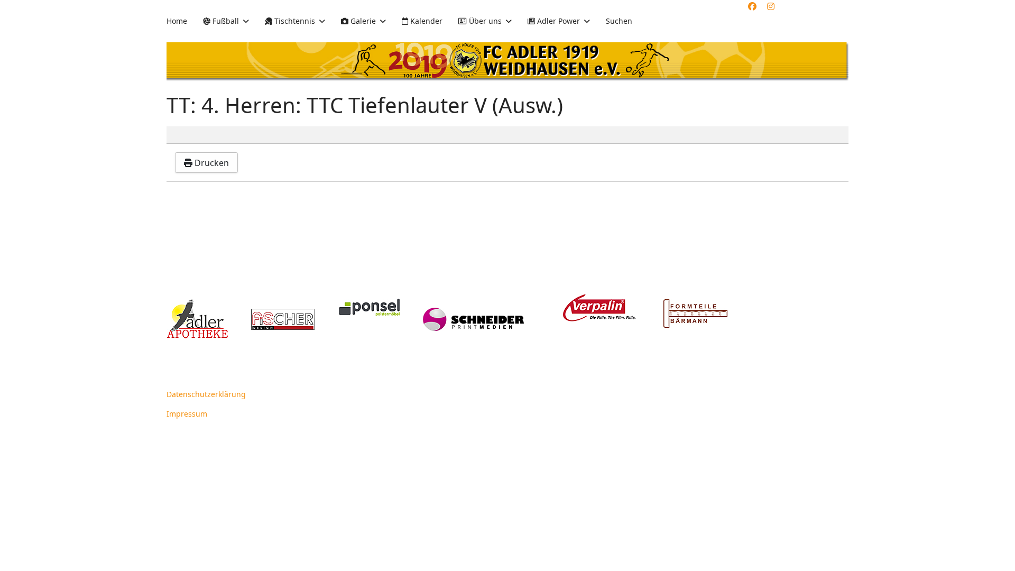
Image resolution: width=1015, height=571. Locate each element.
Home (177, 21)
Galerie (362, 21)
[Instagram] (770, 6)
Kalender (425, 21)
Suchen (619, 21)
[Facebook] (752, 6)
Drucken (210, 163)
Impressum (187, 414)
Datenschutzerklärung (206, 394)
